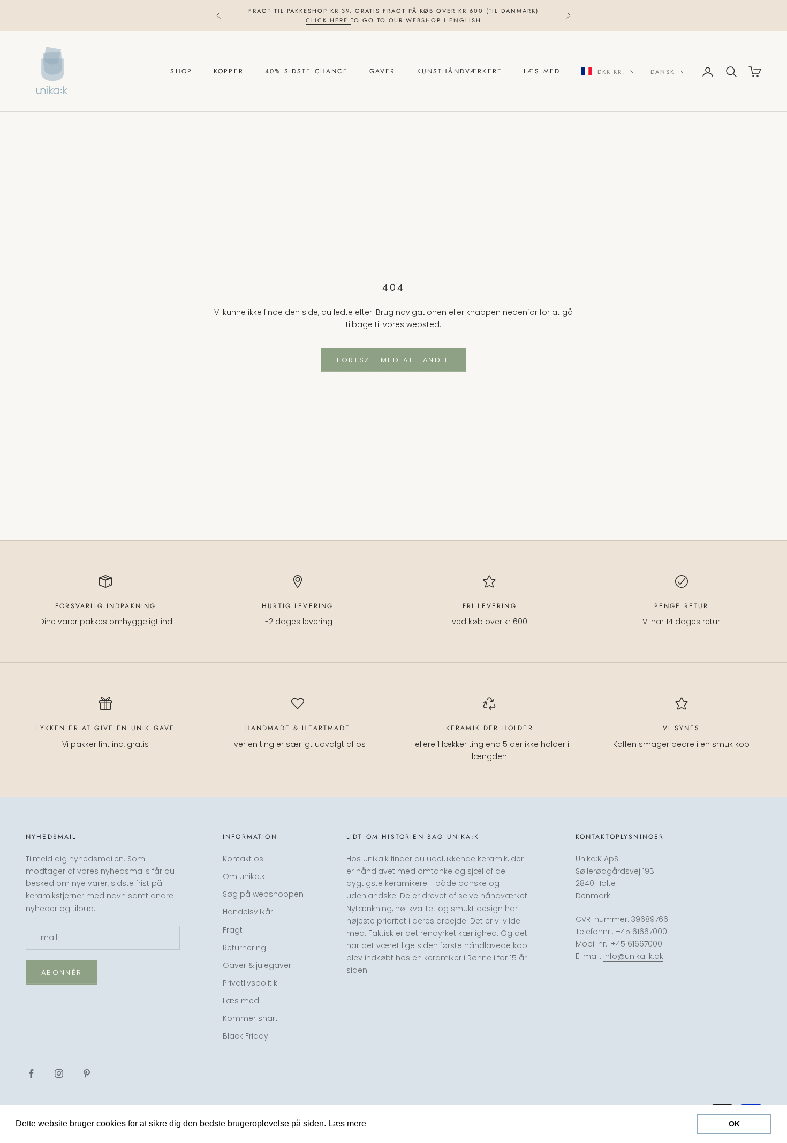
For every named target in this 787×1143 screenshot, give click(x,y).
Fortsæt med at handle (393, 360)
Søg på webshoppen (263, 894)
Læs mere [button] (389, 1123)
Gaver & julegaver (257, 965)
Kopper (229, 72)
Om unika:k (244, 876)
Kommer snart (250, 1018)
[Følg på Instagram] (59, 1073)
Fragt (233, 930)
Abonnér (61, 972)
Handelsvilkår (248, 911)
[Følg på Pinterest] (86, 1073)
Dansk (662, 71)
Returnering (244, 947)
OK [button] (734, 1123)
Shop (181, 72)
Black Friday (245, 1036)
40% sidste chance (306, 72)
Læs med (542, 72)
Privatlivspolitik (250, 983)
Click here (328, 20)
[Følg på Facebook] (31, 1073)
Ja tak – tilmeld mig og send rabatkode (668, 1091)
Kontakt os (243, 858)
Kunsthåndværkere (460, 72)
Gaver (382, 72)
